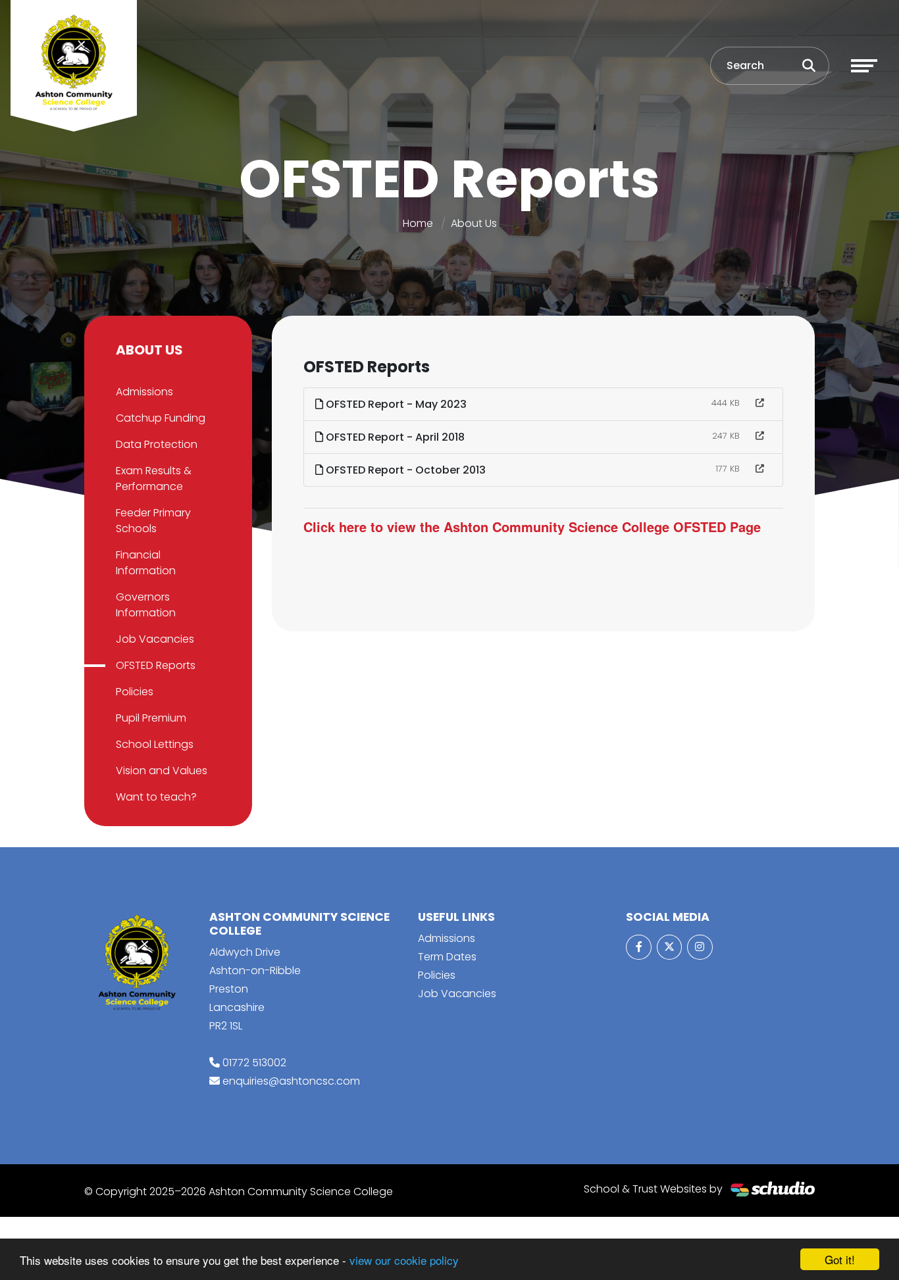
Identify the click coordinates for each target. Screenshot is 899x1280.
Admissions (144, 391)
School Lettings (154, 744)
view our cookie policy (404, 1260)
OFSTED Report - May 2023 (395, 404)
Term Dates (447, 956)
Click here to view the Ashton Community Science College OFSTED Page (532, 526)
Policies (134, 691)
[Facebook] (638, 947)
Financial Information (146, 562)
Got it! (840, 1259)
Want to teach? (156, 796)
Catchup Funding (160, 418)
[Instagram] (699, 947)
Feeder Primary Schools (153, 520)
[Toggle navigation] (864, 66)
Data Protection (156, 444)
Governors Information (146, 604)
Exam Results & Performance (154, 478)
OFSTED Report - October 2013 (404, 470)
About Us (474, 223)
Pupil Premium (151, 718)
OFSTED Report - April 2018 (394, 437)
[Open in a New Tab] (760, 403)
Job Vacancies (155, 639)
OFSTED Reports (155, 665)
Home (418, 223)
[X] (669, 947)
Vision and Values (161, 770)
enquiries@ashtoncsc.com (291, 1081)
